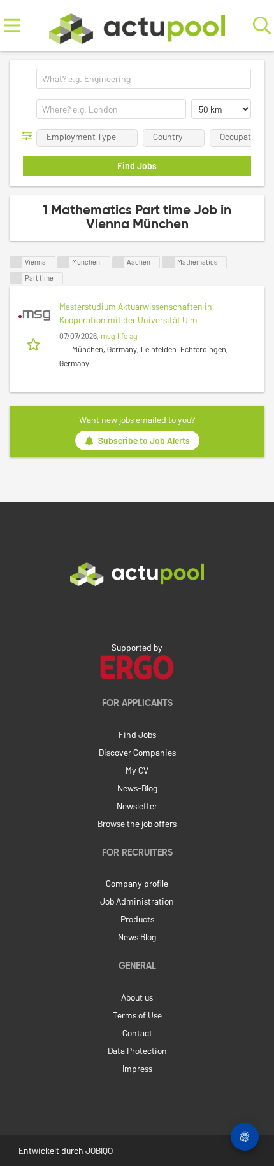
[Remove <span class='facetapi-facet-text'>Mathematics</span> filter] (168, 262)
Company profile (137, 883)
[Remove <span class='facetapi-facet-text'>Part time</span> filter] (16, 278)
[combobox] (143, 79)
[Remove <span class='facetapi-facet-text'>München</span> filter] (63, 262)
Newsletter (137, 805)
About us (137, 997)
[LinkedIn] (137, 612)
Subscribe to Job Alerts (144, 440)
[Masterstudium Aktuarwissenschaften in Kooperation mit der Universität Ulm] (34, 315)
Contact (137, 1032)
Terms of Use (137, 1015)
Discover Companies (137, 752)
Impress (137, 1068)
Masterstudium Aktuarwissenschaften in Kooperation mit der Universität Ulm (135, 313)
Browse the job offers (137, 823)
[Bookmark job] (35, 343)
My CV (137, 770)
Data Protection (137, 1050)
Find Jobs (137, 734)
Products (137, 918)
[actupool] (137, 25)
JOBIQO (99, 1150)
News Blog (137, 936)
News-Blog (137, 787)
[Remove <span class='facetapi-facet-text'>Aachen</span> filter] (118, 262)
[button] (29, 135)
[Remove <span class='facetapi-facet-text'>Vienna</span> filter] (16, 262)
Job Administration (137, 901)
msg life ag (119, 336)
